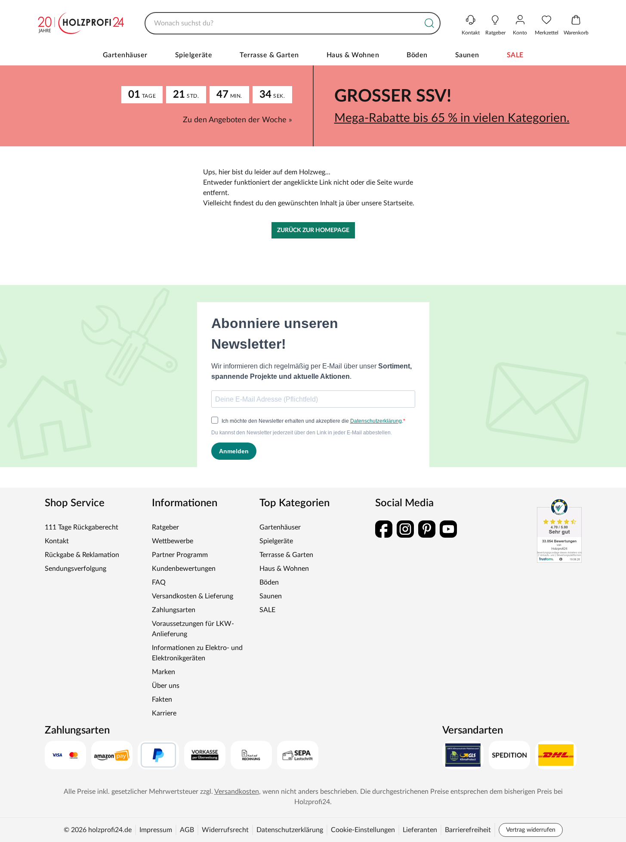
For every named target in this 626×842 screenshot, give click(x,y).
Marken (163, 672)
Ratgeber (165, 527)
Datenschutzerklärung (289, 830)
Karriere (164, 713)
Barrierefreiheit (468, 830)
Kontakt (57, 541)
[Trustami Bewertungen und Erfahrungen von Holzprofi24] (559, 530)
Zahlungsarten (173, 610)
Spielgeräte (194, 55)
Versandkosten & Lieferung (192, 596)
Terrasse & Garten (269, 55)
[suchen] (429, 23)
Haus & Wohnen (353, 55)
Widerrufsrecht (225, 830)
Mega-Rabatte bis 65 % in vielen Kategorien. (452, 118)
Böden (417, 55)
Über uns (165, 685)
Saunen (467, 55)
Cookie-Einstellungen (363, 830)
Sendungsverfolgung (75, 568)
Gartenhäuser (125, 55)
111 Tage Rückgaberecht (81, 527)
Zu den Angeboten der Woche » (237, 120)
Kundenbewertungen (184, 568)
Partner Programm (180, 554)
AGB (187, 830)
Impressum (155, 830)
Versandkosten (236, 791)
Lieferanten (420, 830)
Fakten (162, 699)
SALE (515, 55)
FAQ (159, 582)
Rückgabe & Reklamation (82, 554)
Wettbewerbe (172, 541)
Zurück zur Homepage (313, 230)
